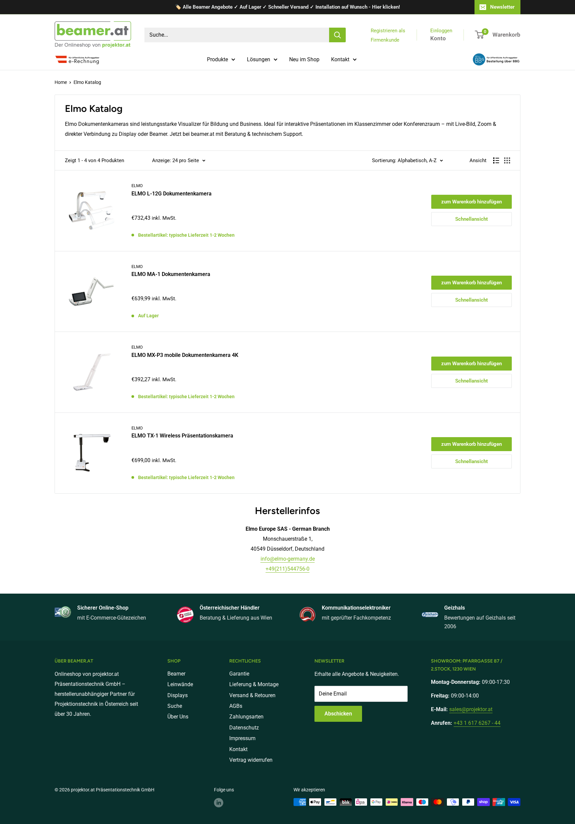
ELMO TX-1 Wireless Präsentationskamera (182, 435)
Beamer (176, 674)
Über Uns (177, 716)
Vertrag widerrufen (251, 760)
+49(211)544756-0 (287, 569)
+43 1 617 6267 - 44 (477, 723)
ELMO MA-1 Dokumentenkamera (170, 274)
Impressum (242, 738)
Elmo (137, 185)
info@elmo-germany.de (288, 559)
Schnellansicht (471, 219)
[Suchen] (337, 35)
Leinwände (180, 684)
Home (61, 82)
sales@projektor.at (470, 709)
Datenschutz (244, 727)
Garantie (239, 674)
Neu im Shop (304, 59)
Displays (177, 695)
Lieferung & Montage (254, 684)
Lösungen (258, 59)
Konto (438, 38)
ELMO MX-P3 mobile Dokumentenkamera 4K (184, 355)
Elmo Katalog (87, 82)
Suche (174, 706)
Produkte (217, 59)
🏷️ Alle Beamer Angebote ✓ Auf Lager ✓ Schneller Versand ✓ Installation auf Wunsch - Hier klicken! (287, 7)
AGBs (235, 706)
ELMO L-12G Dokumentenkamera (171, 193)
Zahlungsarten (246, 716)
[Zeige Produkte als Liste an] (496, 160)
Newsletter (502, 7)
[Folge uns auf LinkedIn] (218, 802)
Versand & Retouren (252, 695)
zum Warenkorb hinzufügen (471, 202)
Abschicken (338, 713)
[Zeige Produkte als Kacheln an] (507, 160)
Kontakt (340, 59)
